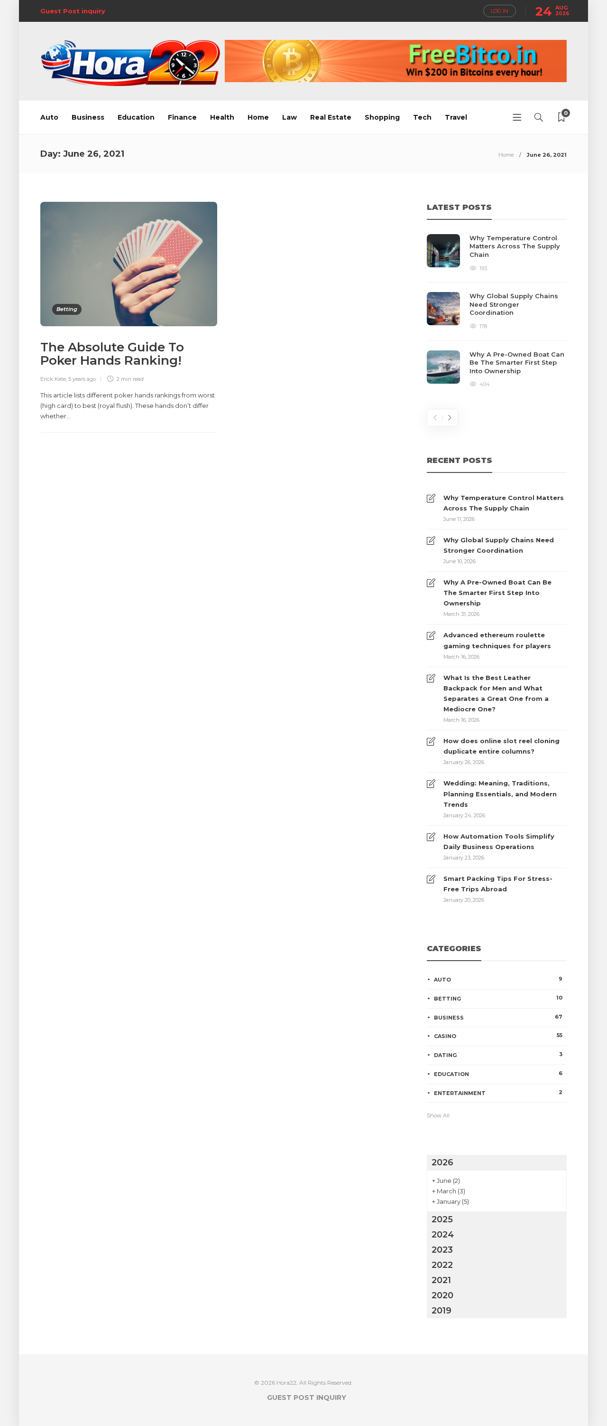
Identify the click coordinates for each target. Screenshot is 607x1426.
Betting (66, 309)
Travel (456, 117)
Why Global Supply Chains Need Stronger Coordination (498, 545)
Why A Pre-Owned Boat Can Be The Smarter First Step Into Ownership (497, 592)
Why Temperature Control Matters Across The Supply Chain (503, 503)
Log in (499, 11)
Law (289, 117)
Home (258, 117)
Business (88, 117)
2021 (441, 1280)
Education (136, 117)
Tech (422, 117)
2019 (441, 1310)
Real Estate (330, 117)
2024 (443, 1234)
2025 (442, 1219)
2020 (442, 1295)
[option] (497, 311)
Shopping (382, 117)
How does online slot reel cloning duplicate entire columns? (501, 746)
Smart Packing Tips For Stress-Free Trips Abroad (497, 884)
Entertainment (498, 1092)
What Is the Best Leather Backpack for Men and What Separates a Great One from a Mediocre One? (496, 693)
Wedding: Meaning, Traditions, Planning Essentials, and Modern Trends (500, 793)
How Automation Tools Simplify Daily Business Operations (498, 841)
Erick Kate (53, 379)
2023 (442, 1250)
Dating (498, 1054)
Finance (182, 117)
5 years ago (82, 379)
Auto (49, 117)
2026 (442, 1162)
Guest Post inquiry (72, 11)
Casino (498, 1035)
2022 (442, 1265)
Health (222, 117)
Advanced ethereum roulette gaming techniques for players (497, 640)
